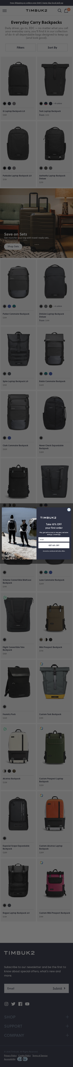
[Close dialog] (68, 509)
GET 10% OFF (54, 545)
